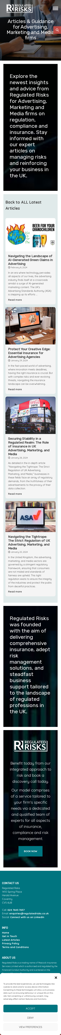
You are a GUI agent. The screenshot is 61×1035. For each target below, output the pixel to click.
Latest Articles (11, 939)
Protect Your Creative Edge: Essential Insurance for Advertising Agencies (29, 353)
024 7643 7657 (16, 909)
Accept (30, 1008)
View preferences (30, 1027)
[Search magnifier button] (57, 30)
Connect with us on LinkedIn (27, 917)
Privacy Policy (10, 943)
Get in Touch (9, 936)
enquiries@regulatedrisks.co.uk (29, 913)
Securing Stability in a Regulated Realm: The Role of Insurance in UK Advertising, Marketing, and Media (28, 446)
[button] (56, 977)
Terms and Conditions (15, 947)
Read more (15, 299)
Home (5, 932)
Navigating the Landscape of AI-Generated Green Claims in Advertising (30, 260)
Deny (30, 1017)
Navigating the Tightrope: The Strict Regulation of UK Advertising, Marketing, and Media (29, 542)
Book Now (30, 851)
